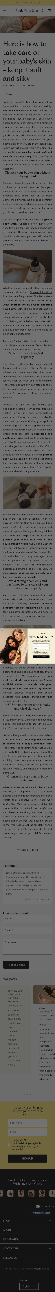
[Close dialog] (2, 630)
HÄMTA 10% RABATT (41, 656)
